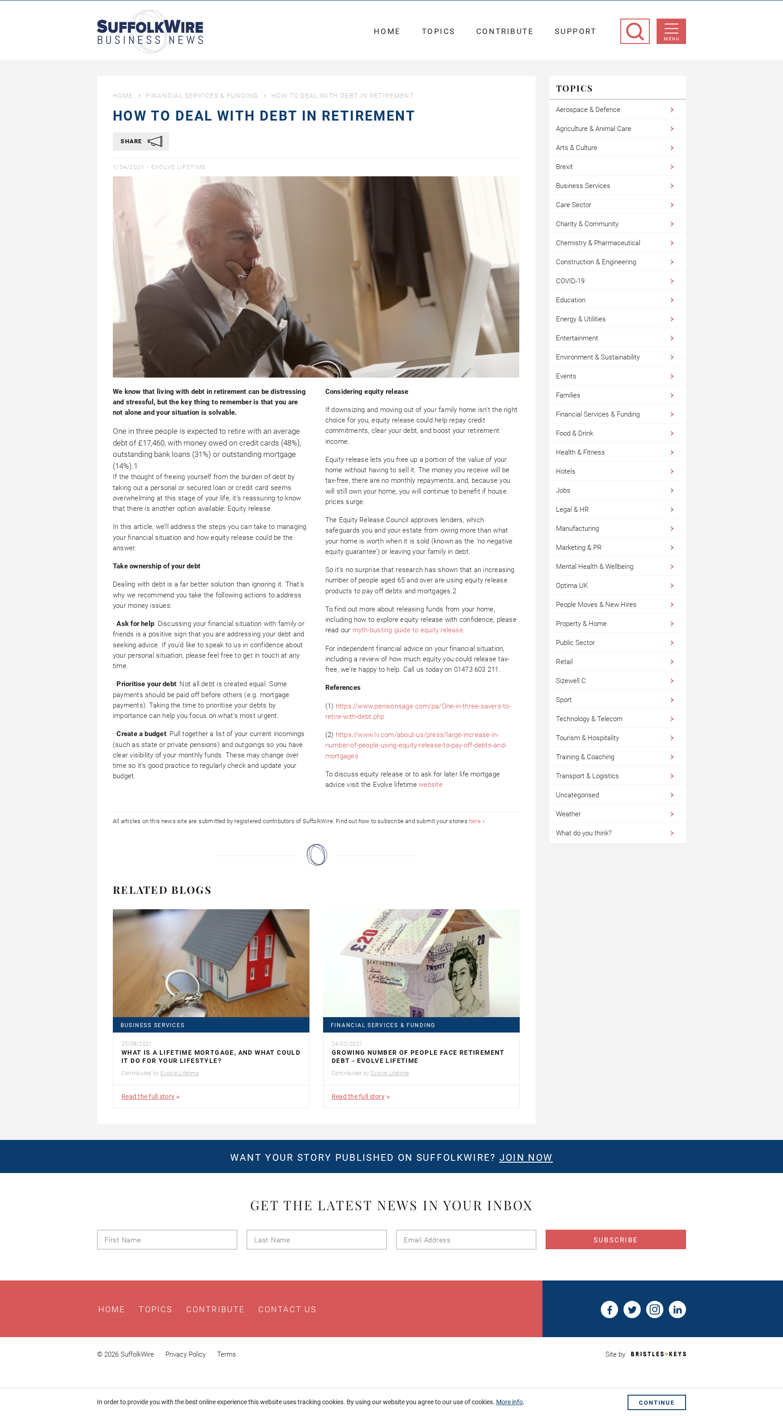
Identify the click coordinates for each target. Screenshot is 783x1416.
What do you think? (584, 833)
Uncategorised (577, 795)
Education (570, 300)
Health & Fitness (580, 452)
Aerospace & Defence (588, 110)
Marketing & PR (579, 547)
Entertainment (577, 338)
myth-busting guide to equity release (408, 630)
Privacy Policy (185, 1354)
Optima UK (572, 586)
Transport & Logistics (587, 776)
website (431, 785)
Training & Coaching (585, 757)
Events (566, 376)
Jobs (563, 490)
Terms (226, 1354)
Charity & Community (587, 224)
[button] (210, 449)
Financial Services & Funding (202, 95)
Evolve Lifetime (178, 167)
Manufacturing (577, 528)
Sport (564, 700)
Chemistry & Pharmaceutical (598, 243)
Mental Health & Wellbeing (594, 567)
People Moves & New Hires (596, 605)
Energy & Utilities (581, 319)
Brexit (564, 167)
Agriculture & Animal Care (593, 129)
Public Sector (575, 643)
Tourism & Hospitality (587, 738)
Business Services (152, 1025)
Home (387, 31)
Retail (564, 662)
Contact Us (287, 1309)
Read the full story (147, 1096)
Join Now (526, 1157)
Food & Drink (574, 433)
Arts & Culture (576, 148)
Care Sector (573, 205)
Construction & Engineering (596, 262)
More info (509, 1402)
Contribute (505, 31)
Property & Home (581, 624)
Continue (657, 1402)
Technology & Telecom (589, 719)
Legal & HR (572, 509)
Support (575, 31)
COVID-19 (570, 281)
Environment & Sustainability (598, 357)
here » (477, 821)
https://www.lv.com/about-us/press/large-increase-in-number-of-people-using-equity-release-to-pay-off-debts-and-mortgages (416, 745)
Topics (438, 31)
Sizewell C (571, 681)
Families (568, 395)
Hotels (565, 471)
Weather (568, 814)
